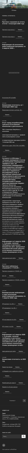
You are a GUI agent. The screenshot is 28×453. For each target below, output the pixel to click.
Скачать (20, 29)
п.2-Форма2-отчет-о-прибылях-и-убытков (12, 371)
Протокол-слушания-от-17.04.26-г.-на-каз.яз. (13, 280)
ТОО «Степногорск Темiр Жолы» (11, 3)
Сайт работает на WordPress (9, 449)
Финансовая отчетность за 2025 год (14, 360)
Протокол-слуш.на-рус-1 (8, 36)
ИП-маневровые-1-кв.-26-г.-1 (9, 308)
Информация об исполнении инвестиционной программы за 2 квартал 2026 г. (13, 46)
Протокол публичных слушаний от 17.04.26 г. (10, 267)
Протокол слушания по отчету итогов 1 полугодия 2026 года (13, 23)
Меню (14, 10)
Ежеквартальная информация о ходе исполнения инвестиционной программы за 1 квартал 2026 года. (13, 295)
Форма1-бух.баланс (7, 367)
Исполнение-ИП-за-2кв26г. (9, 97)
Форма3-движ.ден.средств (9, 382)
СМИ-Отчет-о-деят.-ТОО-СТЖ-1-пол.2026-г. (13, 145)
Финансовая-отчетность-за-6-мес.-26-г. (12, 110)
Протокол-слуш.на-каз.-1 (8, 29)
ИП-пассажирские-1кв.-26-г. (9, 319)
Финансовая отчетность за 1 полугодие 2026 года (12, 106)
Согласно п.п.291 (8, 158)
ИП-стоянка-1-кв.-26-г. (8, 326)
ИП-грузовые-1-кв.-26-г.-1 (8, 304)
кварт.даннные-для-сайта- (9, 258)
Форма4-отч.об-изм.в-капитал (9, 387)
